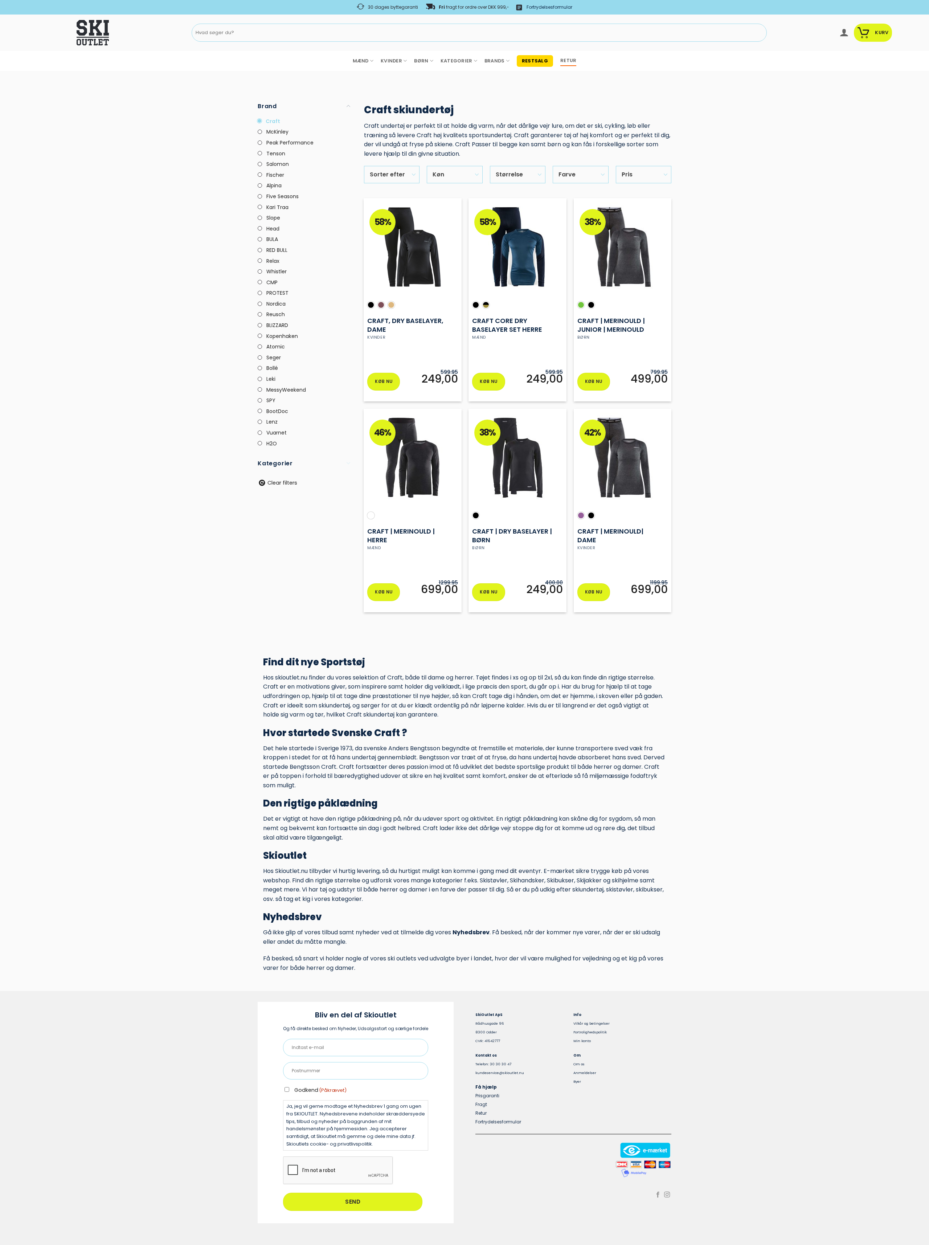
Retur (481, 1113)
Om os (579, 1064)
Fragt (481, 1104)
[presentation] (338, 1170)
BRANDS (494, 61)
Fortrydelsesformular (549, 7)
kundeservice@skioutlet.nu (499, 1072)
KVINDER (391, 61)
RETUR (568, 60)
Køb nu (383, 381)
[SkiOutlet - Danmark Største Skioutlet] (72, 33)
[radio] (371, 305)
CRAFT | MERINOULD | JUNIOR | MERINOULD (611, 325)
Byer (577, 1081)
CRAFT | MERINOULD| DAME (610, 535)
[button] (843, 33)
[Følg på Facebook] (658, 1195)
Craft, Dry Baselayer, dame (405, 325)
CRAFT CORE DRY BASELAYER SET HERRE (507, 325)
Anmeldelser (584, 1072)
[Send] (760, 33)
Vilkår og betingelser (591, 1023)
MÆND (361, 61)
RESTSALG (535, 61)
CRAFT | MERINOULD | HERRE (401, 535)
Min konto (582, 1040)
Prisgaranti (487, 1096)
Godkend (320, 1090)
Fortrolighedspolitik (590, 1032)
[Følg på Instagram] (667, 1195)
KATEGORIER (456, 61)
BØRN (421, 61)
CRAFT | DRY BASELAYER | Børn (512, 535)
